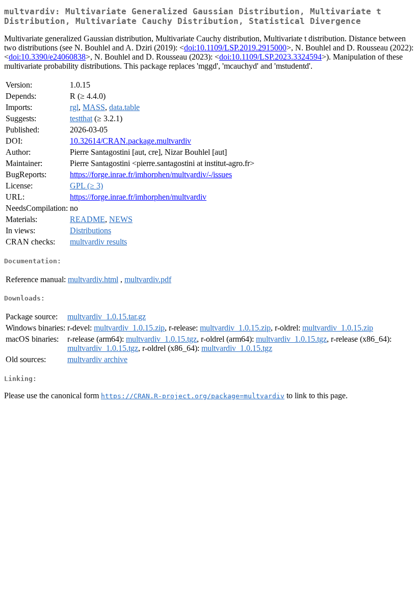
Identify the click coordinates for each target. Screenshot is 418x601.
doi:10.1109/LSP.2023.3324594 (270, 56)
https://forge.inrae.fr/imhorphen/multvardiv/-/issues (151, 174)
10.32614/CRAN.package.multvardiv (130, 140)
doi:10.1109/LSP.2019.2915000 (235, 47)
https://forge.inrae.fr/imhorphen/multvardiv (138, 197)
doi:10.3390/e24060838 (47, 56)
